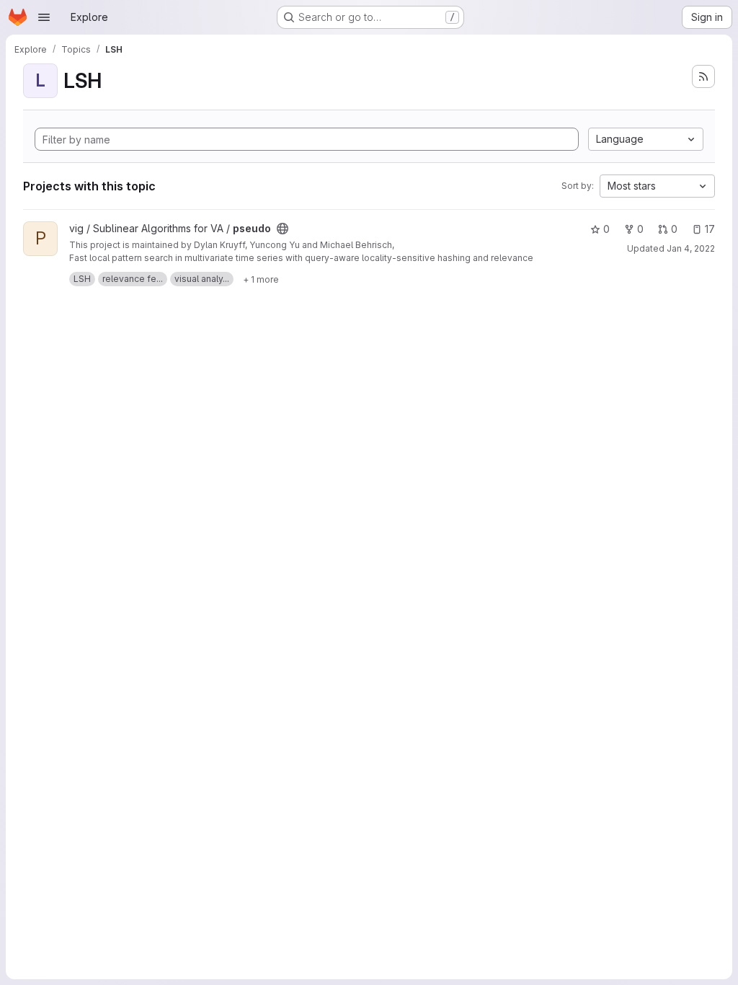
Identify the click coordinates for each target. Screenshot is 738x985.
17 (710, 229)
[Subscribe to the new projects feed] (703, 76)
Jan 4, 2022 (691, 248)
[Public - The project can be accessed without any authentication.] (282, 228)
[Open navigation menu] (43, 17)
